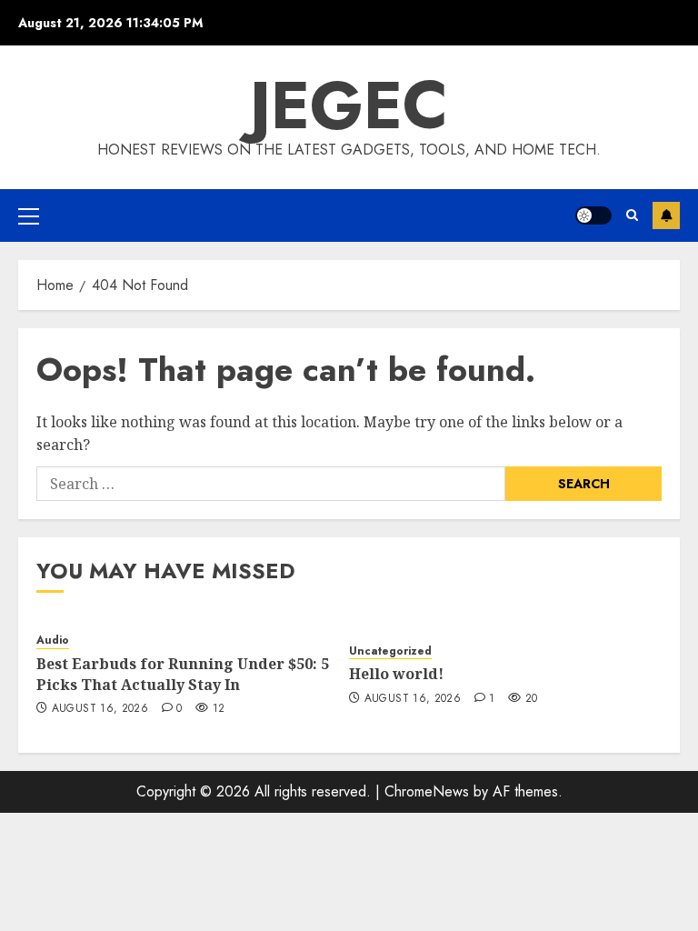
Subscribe (666, 215)
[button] (28, 215)
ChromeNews (426, 791)
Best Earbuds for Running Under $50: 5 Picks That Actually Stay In (182, 674)
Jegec (349, 105)
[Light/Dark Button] (593, 215)
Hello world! (396, 674)
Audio (52, 640)
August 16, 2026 (100, 709)
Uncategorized (390, 651)
